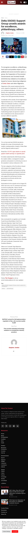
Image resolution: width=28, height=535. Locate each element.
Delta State (6, 83)
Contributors (4, 465)
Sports (3, 457)
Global (3, 469)
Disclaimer (4, 510)
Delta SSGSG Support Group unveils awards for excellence (14, 286)
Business (3, 447)
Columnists (3, 463)
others (3, 288)
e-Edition (3, 483)
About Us (3, 514)
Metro (2, 441)
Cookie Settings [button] (6, 531)
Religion (3, 461)
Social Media (4, 480)
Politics (3, 445)
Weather (3, 478)
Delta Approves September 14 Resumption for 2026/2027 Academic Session (17, 501)
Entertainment (5, 455)
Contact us (4, 512)
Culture (2, 473)
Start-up (3, 453)
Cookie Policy (4, 508)
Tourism (3, 475)
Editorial (3, 466)
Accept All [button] (15, 531)
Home (2, 17)
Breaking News (4, 437)
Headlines (3, 439)
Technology (3, 476)
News (6, 17)
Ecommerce (4, 449)
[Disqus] (14, 378)
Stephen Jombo (10, 33)
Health (2, 442)
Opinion (3, 459)
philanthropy (10, 288)
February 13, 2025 (20, 33)
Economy (3, 451)
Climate (3, 471)
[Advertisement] (14, 8)
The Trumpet (9, 278)
